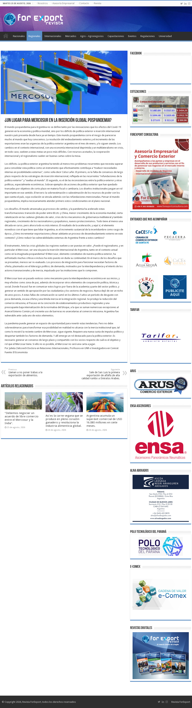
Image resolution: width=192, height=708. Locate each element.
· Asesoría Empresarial (62, 3)
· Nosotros (42, 3)
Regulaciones (147, 36)
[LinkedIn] (185, 3)
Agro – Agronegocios (92, 36)
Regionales (34, 36)
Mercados (70, 36)
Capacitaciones (116, 36)
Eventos (132, 36)
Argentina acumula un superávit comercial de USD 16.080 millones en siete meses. (104, 421)
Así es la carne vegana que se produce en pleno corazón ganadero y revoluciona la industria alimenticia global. (64, 421)
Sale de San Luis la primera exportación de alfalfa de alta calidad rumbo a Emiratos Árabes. (101, 374)
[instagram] (189, 3)
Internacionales (52, 36)
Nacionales (19, 36)
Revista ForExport (180, 701)
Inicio (6, 36)
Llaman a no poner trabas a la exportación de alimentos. (25, 372)
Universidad (165, 36)
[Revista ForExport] (33, 18)
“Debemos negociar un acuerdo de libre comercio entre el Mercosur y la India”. (21, 418)
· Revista (97, 3)
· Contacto (83, 3)
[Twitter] (181, 3)
